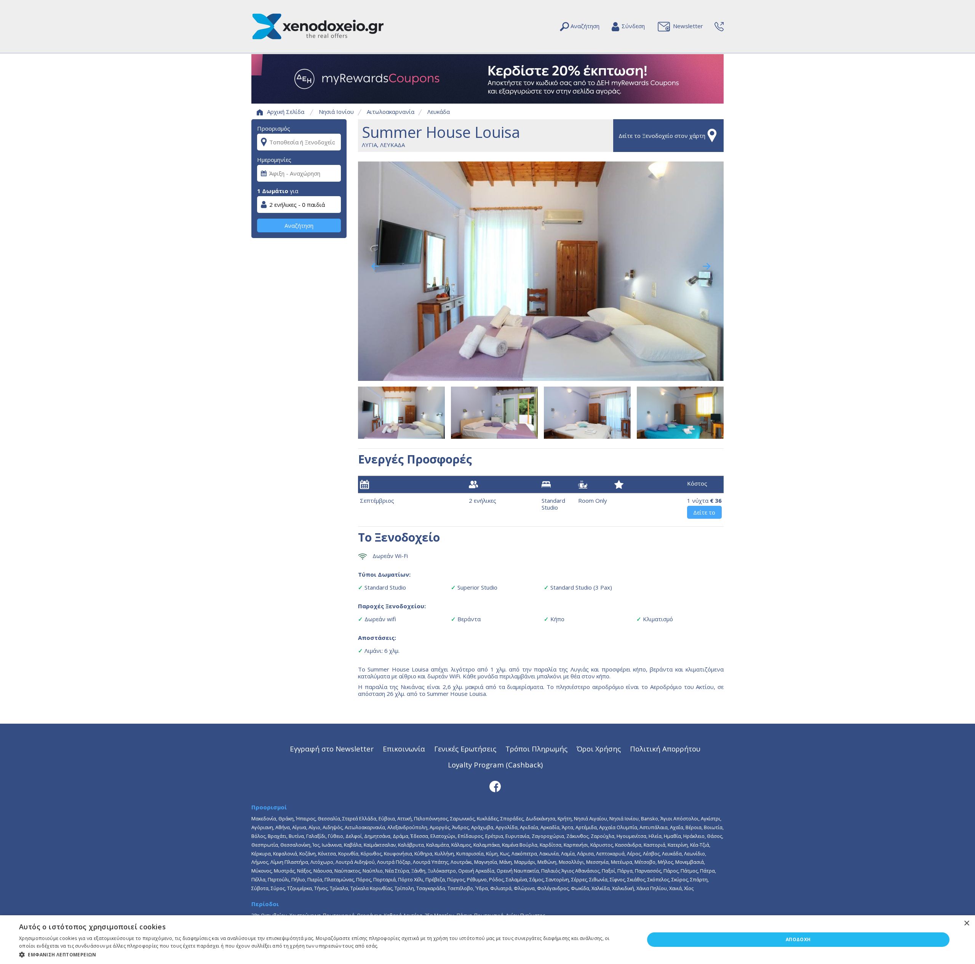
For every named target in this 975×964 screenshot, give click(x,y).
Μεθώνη (546, 861)
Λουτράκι (461, 861)
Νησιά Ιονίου (336, 111)
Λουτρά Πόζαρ (394, 861)
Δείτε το (704, 512)
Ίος (316, 844)
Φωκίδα (580, 888)
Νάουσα (322, 870)
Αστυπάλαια (653, 827)
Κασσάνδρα (628, 844)
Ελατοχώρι (443, 836)
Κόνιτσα (327, 853)
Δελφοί (353, 836)
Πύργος (456, 879)
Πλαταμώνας (339, 879)
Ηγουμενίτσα (631, 836)
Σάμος (536, 879)
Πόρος (363, 879)
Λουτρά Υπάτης (430, 861)
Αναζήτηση (299, 225)
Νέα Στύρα (397, 870)
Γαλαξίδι (316, 836)
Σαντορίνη (557, 879)
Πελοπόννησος (431, 818)
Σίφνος (617, 879)
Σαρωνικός (462, 818)
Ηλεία (655, 836)
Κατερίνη (678, 844)
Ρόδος (496, 879)
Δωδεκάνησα (540, 818)
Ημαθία (672, 836)
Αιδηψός (332, 827)
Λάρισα (585, 853)
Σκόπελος (658, 879)
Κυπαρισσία (470, 853)
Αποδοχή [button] (798, 939)
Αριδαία (529, 827)
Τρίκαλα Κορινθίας (371, 888)
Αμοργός (440, 827)
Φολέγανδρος (553, 888)
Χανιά (675, 888)
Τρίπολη (404, 888)
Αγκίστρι (710, 818)
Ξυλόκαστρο (442, 870)
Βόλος (258, 836)
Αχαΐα (676, 827)
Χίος (689, 888)
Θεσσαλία (329, 818)
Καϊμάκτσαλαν (380, 844)
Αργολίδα (506, 827)
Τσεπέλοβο (460, 888)
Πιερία (314, 879)
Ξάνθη (418, 870)
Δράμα (400, 836)
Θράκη (286, 818)
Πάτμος (689, 870)
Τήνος (321, 888)
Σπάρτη (699, 879)
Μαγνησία (485, 861)
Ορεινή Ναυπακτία (518, 870)
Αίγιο (314, 827)
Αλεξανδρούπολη (407, 827)
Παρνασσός (648, 870)
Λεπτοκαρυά (610, 853)
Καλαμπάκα (486, 844)
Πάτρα (707, 870)
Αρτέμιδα (586, 827)
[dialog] (487, 939)
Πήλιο (298, 879)
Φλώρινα (524, 888)
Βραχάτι (277, 836)
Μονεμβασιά (689, 861)
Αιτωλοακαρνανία (390, 111)
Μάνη (505, 861)
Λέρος (634, 853)
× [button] (966, 923)
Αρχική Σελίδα (285, 111)
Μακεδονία (263, 818)
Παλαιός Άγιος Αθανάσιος (570, 870)
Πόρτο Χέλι (410, 879)
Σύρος (278, 888)
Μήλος (665, 861)
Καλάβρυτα (411, 844)
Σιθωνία (598, 879)
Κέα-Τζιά (699, 844)
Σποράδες (511, 818)
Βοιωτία (713, 827)
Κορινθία (348, 853)
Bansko (649, 818)
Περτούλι (278, 879)
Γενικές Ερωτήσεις (465, 748)
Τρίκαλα (339, 888)
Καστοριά (654, 844)
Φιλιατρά (500, 888)
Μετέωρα (621, 861)
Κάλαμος (461, 844)
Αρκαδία (549, 827)
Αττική (404, 818)
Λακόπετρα (524, 853)
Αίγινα (299, 827)
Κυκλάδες (487, 818)
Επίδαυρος (470, 836)
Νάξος (304, 870)
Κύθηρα (423, 853)
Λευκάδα (438, 111)
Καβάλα (352, 844)
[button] (322, 954)
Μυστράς (284, 870)
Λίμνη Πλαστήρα (289, 861)
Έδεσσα (419, 836)
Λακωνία (549, 853)
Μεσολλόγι (571, 861)
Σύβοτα (260, 888)
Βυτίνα (296, 836)
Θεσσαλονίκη (295, 844)
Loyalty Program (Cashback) (495, 764)
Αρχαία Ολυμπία (618, 827)
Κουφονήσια (398, 853)
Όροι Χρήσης (599, 748)
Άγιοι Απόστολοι (679, 818)
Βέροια (694, 827)
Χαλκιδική (623, 888)
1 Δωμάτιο (272, 191)
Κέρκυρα (261, 853)
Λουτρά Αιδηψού (355, 861)
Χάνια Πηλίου (651, 888)
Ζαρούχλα (602, 836)
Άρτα (567, 827)
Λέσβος (651, 853)
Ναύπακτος (347, 870)
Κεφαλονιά (285, 853)
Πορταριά (384, 879)
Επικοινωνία (404, 748)
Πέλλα (258, 879)
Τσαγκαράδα (430, 888)
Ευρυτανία (517, 836)
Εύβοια (387, 818)
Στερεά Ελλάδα (359, 818)
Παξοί (608, 870)
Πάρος (670, 870)
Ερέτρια (494, 836)
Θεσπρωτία (264, 844)
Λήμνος (259, 861)
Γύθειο (335, 836)
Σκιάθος (636, 879)
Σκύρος (679, 879)
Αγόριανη (262, 827)
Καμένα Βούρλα (519, 844)
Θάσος (714, 836)
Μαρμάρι (524, 861)
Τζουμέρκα (299, 888)
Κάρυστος (601, 844)
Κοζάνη (307, 853)
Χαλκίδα (600, 888)
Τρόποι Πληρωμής (536, 748)
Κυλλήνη (444, 853)
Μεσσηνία (597, 861)
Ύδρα (481, 888)
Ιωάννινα (332, 844)
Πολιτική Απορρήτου (665, 748)
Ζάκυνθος (577, 836)
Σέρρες (579, 879)
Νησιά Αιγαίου (590, 818)
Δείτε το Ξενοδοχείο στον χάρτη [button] (662, 135)
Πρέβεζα (435, 879)
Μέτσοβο (645, 861)
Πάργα (625, 870)
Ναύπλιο (373, 870)
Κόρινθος (371, 853)
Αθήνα (282, 827)
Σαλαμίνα (516, 879)
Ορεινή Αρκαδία (476, 870)
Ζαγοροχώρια (548, 836)
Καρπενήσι (576, 844)
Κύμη (492, 853)
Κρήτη (565, 818)
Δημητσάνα (377, 836)
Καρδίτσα (550, 844)
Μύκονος (261, 870)
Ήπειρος (305, 818)
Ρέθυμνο (477, 879)
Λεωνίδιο (694, 853)
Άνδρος (460, 827)
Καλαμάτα (437, 844)
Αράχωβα (482, 827)
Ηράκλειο (694, 836)
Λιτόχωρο (321, 861)
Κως (504, 853)
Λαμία (568, 853)
